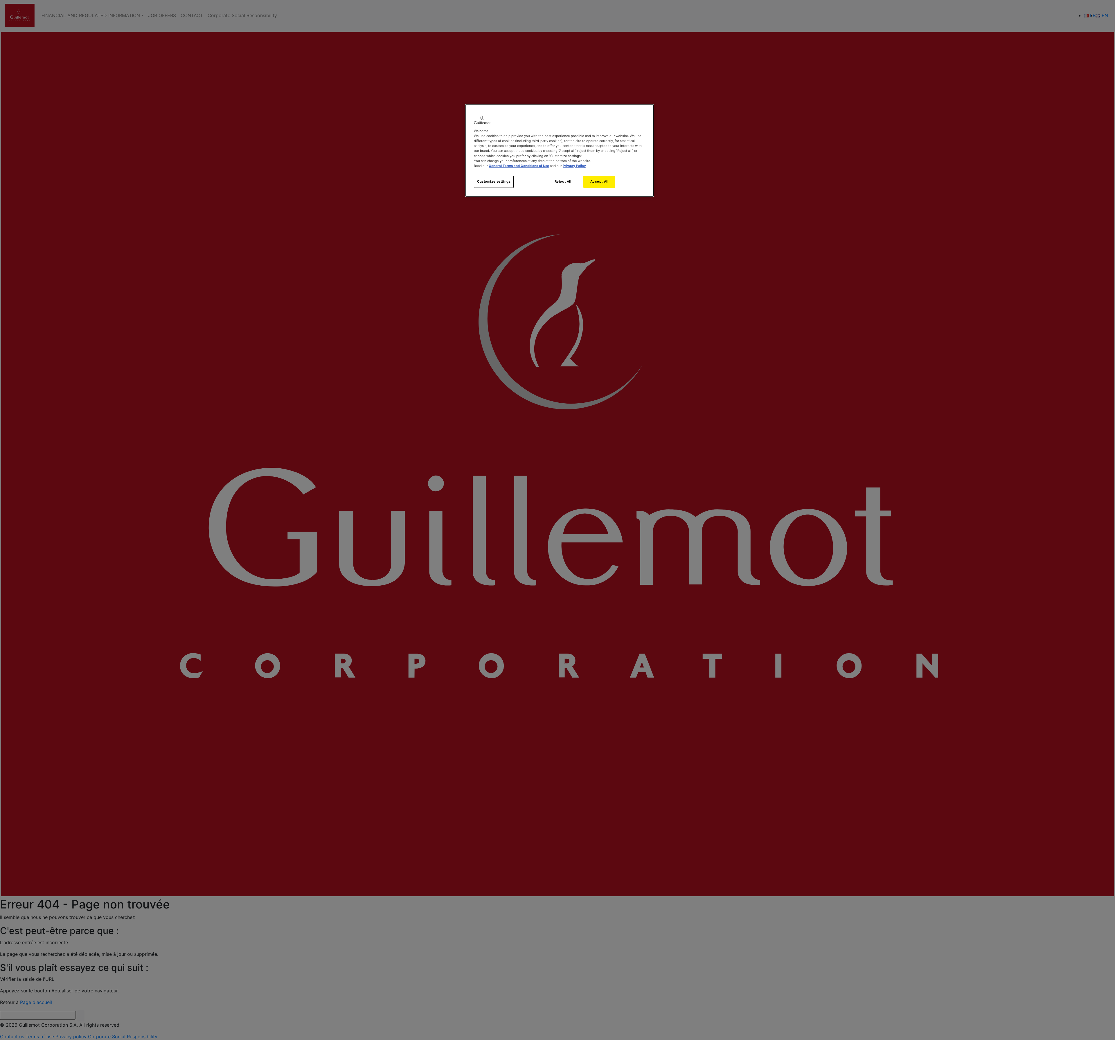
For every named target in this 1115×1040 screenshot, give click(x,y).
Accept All (599, 181)
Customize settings (493, 181)
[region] (559, 150)
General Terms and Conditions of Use (519, 166)
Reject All (563, 181)
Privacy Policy (574, 166)
